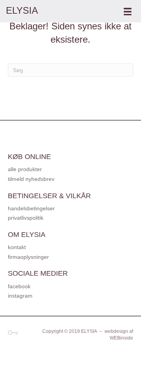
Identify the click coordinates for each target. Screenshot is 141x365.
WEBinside (121, 338)
